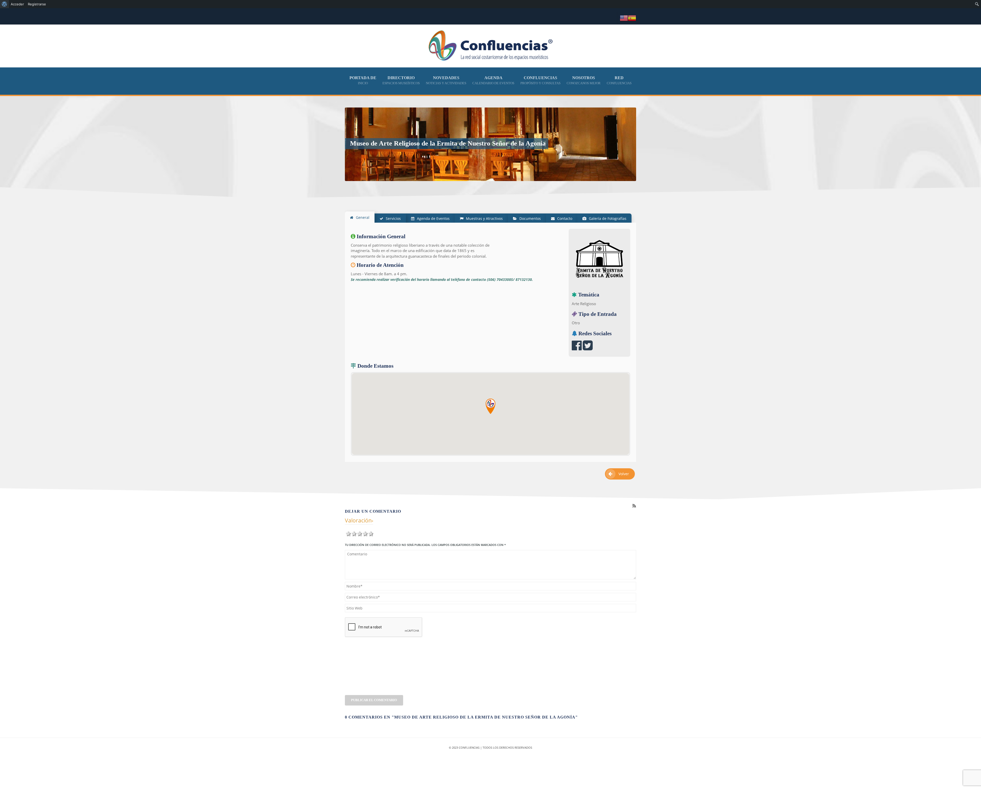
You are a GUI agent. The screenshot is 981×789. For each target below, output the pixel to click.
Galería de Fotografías (607, 218)
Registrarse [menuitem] (37, 4)
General (362, 217)
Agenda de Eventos (433, 218)
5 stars (370, 533)
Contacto (564, 218)
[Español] (632, 17)
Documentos (529, 218)
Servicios (393, 218)
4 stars (365, 533)
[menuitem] (4, 4)
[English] (624, 17)
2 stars (353, 533)
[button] (490, 406)
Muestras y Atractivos (484, 218)
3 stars (359, 533)
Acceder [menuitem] (17, 4)
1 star (348, 533)
